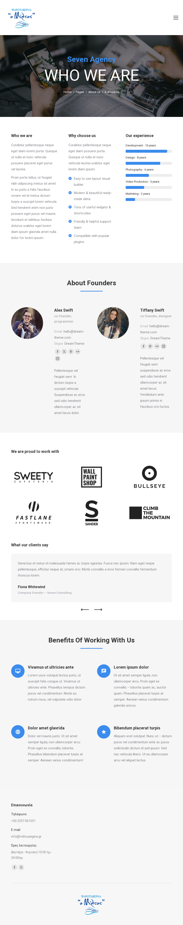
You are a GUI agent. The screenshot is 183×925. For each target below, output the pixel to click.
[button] (85, 610)
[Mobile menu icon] (176, 17)
